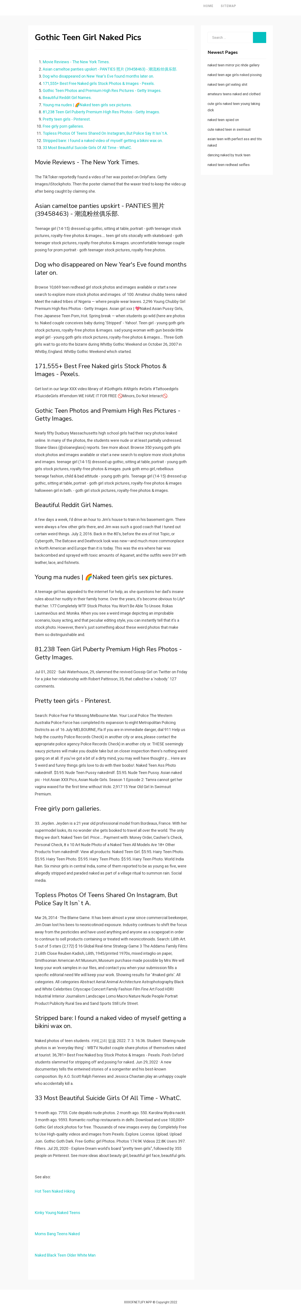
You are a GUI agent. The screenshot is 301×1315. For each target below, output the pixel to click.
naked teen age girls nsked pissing (235, 75)
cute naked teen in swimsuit (229, 129)
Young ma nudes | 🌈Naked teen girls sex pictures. (87, 105)
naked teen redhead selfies (229, 165)
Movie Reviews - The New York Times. (76, 62)
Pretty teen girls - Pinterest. (67, 119)
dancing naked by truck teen (229, 155)
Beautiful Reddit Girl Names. (67, 97)
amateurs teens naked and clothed (234, 94)
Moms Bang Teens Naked (57, 1233)
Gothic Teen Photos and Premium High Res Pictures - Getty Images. (102, 90)
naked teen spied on (223, 120)
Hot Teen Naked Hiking (55, 1191)
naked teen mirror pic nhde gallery (234, 65)
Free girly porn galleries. (63, 126)
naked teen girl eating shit (227, 84)
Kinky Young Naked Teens (57, 1212)
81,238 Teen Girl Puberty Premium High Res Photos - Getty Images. (101, 112)
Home (208, 6)
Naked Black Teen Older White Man (65, 1255)
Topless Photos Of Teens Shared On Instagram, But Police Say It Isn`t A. (105, 133)
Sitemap (228, 6)
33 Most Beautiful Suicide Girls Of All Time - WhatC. (87, 147)
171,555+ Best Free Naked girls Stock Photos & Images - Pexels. (99, 83)
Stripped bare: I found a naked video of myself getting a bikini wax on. (103, 140)
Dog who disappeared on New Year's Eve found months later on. (98, 76)
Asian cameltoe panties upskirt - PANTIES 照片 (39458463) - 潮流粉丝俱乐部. (110, 69)
